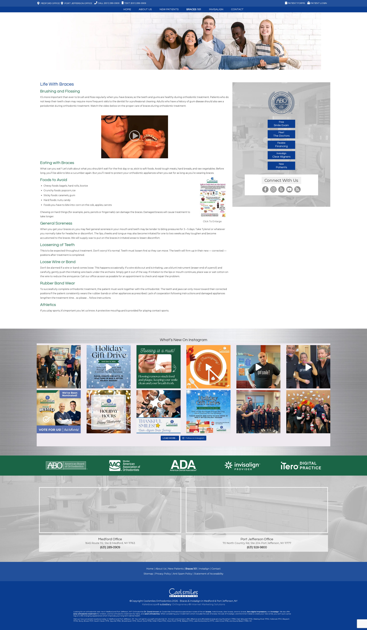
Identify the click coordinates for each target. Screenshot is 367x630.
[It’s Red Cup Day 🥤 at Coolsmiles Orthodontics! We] (308, 412)
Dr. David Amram (151, 612)
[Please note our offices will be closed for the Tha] (109, 412)
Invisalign (216, 9)
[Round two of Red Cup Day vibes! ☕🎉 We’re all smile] (258, 412)
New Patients (176, 568)
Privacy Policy (163, 573)
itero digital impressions (257, 612)
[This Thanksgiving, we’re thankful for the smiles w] (208, 367)
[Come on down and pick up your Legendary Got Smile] (258, 367)
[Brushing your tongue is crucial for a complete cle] (308, 367)
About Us (160, 568)
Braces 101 (193, 9)
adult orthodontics (152, 614)
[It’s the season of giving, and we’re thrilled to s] (109, 367)
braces (208, 612)
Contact (216, 568)
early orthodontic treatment (85, 614)
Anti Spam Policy (182, 573)
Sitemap (148, 573)
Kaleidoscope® (150, 604)
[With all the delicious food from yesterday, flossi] (158, 367)
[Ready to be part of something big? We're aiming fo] (59, 412)
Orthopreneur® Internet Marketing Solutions (198, 604)
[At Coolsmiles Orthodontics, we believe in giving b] (59, 367)
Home (127, 9)
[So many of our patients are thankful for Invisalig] (158, 412)
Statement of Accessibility (208, 573)
